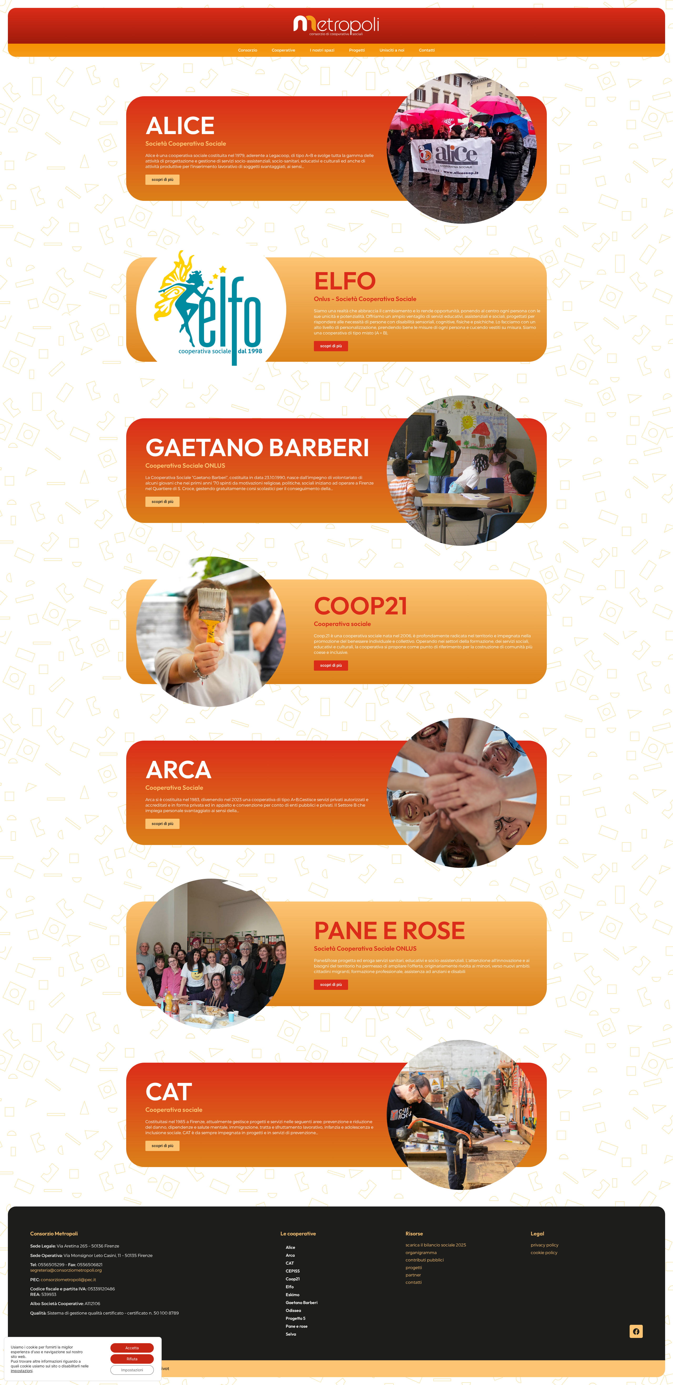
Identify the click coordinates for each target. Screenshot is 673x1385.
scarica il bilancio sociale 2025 (436, 1245)
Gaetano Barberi (302, 1302)
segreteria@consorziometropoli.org (66, 1270)
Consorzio (247, 50)
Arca (290, 1255)
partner (413, 1274)
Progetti (357, 50)
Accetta (132, 1348)
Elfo (290, 1286)
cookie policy (544, 1252)
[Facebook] (636, 1331)
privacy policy (544, 1245)
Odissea (293, 1310)
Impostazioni (132, 1370)
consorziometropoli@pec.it (68, 1279)
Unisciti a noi (392, 50)
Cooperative (283, 50)
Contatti (427, 50)
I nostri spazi (322, 50)
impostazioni (21, 1370)
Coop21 (293, 1278)
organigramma (421, 1252)
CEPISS (293, 1271)
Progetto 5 (295, 1318)
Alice (290, 1247)
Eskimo (292, 1294)
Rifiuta (132, 1359)
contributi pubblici (425, 1259)
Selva (291, 1334)
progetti (414, 1267)
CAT (290, 1263)
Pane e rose (297, 1326)
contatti (414, 1282)
